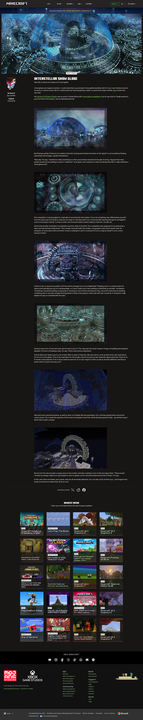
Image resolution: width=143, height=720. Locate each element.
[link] (50, 660)
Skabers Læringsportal (69, 689)
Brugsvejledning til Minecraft (11, 688)
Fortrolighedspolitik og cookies (37, 713)
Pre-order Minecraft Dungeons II (77, 11)
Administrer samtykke (27, 688)
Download (91, 691)
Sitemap (91, 689)
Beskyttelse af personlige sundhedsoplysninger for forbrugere (64, 713)
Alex (114, 90)
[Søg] (123, 4)
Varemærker (99, 713)
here (111, 479)
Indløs (90, 701)
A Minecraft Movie (68, 696)
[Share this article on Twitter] (72, 489)
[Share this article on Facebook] (84, 489)
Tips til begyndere (93, 682)
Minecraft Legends (68, 681)
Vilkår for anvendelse (88, 713)
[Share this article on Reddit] (78, 489)
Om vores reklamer (109, 713)
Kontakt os (91, 693)
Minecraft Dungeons (68, 678)
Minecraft (65, 674)
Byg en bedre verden (68, 693)
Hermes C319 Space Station (47, 97)
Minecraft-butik (93, 676)
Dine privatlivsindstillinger (50, 716)
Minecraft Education (68, 683)
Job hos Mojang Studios (69, 691)
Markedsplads (92, 674)
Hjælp (90, 684)
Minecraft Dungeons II (69, 676)
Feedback (91, 686)
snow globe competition (92, 97)
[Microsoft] (123, 713)
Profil (90, 699)
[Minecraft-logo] (16, 4)
